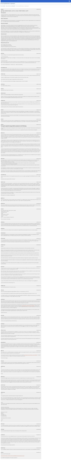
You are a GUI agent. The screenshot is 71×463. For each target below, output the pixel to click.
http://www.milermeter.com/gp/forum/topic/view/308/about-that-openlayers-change (12, 455)
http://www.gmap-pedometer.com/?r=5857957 (28, 305)
